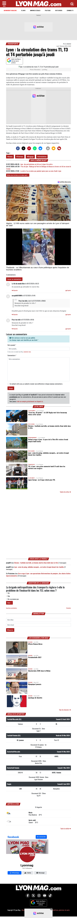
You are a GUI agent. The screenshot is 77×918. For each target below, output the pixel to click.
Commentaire (12, 355)
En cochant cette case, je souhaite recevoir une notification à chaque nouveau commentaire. (36, 384)
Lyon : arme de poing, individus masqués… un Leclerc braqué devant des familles (48, 454)
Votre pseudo (12, 345)
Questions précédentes (11, 608)
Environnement (32, 437)
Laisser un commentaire (14, 279)
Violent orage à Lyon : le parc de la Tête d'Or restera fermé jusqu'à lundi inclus (48, 440)
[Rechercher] (71, 4)
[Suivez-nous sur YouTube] (44, 897)
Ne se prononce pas (13, 599)
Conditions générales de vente (61, 910)
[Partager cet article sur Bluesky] (40, 148)
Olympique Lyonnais (34, 684)
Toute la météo (64, 828)
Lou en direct (31, 410)
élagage (31, 156)
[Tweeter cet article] (23, 148)
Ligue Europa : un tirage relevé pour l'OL (41, 480)
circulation (42, 156)
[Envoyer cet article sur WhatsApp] (35, 148)
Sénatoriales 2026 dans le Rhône (39, 671)
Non (8, 596)
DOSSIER (30, 642)
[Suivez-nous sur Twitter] (32, 897)
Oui (8, 593)
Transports (12, 44)
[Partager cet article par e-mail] (53, 148)
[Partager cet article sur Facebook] (18, 148)
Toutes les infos (64, 492)
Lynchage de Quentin (35, 697)
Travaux (20, 156)
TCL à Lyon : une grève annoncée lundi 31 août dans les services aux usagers (46, 467)
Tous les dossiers (64, 710)
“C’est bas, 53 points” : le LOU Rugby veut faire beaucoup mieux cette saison (47, 413)
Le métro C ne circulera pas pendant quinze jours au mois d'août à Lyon (40, 171)
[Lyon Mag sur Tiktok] (49, 897)
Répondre (15, 290)
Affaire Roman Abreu (35, 644)
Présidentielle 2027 (34, 657)
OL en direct (31, 478)
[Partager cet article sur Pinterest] (29, 148)
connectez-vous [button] (27, 352)
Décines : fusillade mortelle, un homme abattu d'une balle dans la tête (49, 427)
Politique (48, 10)
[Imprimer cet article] (48, 148)
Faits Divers (58, 10)
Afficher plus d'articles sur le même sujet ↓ (17, 175)
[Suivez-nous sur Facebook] (27, 855)
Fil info (23, 10)
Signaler (69, 290)
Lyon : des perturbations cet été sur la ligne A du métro (36, 164)
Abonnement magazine (10, 10)
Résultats (68, 608)
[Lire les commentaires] (59, 148)
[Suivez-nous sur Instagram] (38, 897)
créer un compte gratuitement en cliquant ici (30, 401)
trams (10, 156)
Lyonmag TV (70, 10)
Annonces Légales (35, 10)
